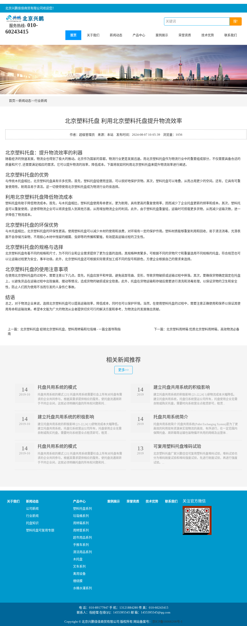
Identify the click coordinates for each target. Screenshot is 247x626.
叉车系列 (79, 566)
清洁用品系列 (82, 552)
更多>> (123, 370)
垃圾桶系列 (81, 516)
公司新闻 (32, 508)
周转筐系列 (81, 530)
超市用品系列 (82, 537)
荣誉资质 (184, 35)
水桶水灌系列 (82, 588)
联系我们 (230, 35)
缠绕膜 (77, 581)
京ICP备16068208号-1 (167, 621)
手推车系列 (81, 544)
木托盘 (77, 559)
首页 (73, 35)
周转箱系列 (81, 523)
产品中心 (139, 35)
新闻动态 (116, 35)
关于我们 (93, 35)
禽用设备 (79, 573)
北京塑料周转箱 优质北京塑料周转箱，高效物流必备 (202, 329)
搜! (235, 21)
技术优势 (207, 35)
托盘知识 (32, 523)
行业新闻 (40, 100)
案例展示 (162, 35)
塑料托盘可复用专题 (40, 530)
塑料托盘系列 (82, 508)
